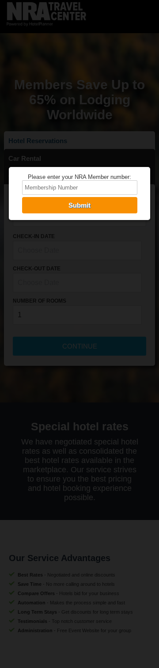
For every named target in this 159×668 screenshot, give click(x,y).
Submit (79, 205)
